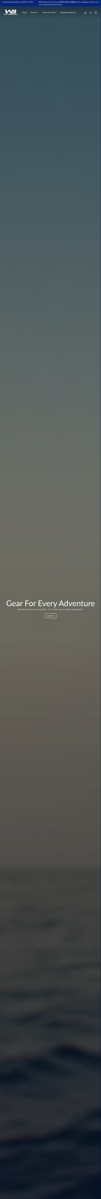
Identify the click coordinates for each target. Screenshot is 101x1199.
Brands (34, 12)
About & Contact (49, 12)
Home (24, 12)
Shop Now (50, 616)
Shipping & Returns (68, 12)
